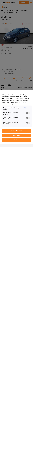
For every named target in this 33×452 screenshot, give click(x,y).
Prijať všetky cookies (16, 130)
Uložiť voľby (16, 135)
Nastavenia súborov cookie (16, 139)
